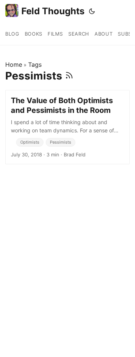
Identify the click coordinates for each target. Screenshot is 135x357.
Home (13, 64)
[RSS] (69, 75)
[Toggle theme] (91, 11)
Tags (35, 64)
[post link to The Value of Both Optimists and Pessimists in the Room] (67, 127)
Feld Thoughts (52, 11)
